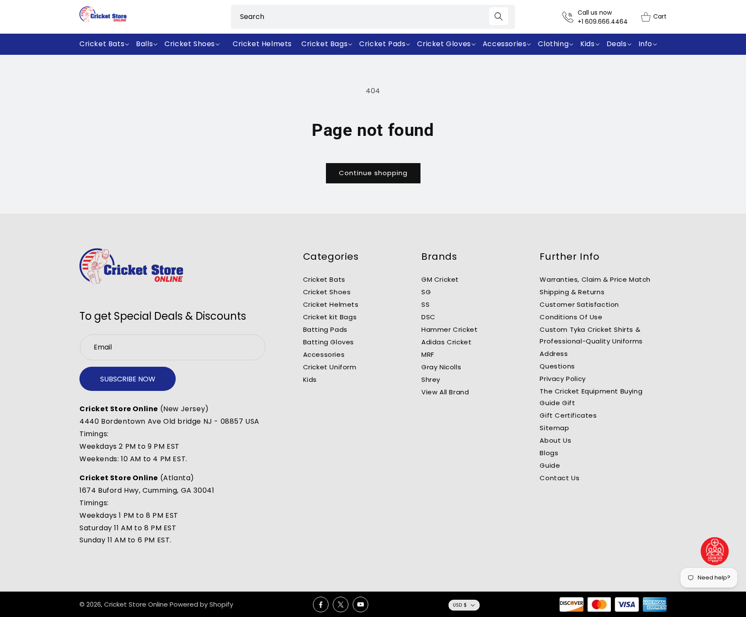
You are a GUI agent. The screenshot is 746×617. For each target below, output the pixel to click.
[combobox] (373, 17)
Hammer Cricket (449, 329)
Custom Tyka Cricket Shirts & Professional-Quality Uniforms (591, 335)
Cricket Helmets (331, 304)
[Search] (498, 16)
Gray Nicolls (441, 366)
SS (425, 304)
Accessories (324, 354)
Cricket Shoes (327, 291)
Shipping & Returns (572, 291)
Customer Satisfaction (579, 304)
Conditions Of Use (571, 316)
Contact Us (559, 477)
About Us (555, 440)
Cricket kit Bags (330, 316)
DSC (428, 316)
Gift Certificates (568, 415)
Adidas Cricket (446, 341)
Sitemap (554, 427)
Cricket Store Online (136, 604)
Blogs (549, 452)
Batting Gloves (328, 341)
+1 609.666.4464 (603, 21)
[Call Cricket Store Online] (570, 17)
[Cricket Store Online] (131, 267)
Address (554, 353)
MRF (427, 354)
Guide (550, 465)
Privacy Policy (562, 378)
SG (426, 291)
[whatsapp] (715, 551)
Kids (310, 379)
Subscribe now (127, 379)
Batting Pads (325, 329)
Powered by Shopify (201, 604)
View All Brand (445, 392)
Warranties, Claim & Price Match (595, 279)
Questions (557, 366)
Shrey (430, 379)
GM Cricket (440, 279)
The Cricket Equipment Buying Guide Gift (591, 397)
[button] (106, 44)
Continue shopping (373, 172)
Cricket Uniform (330, 366)
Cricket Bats (324, 279)
